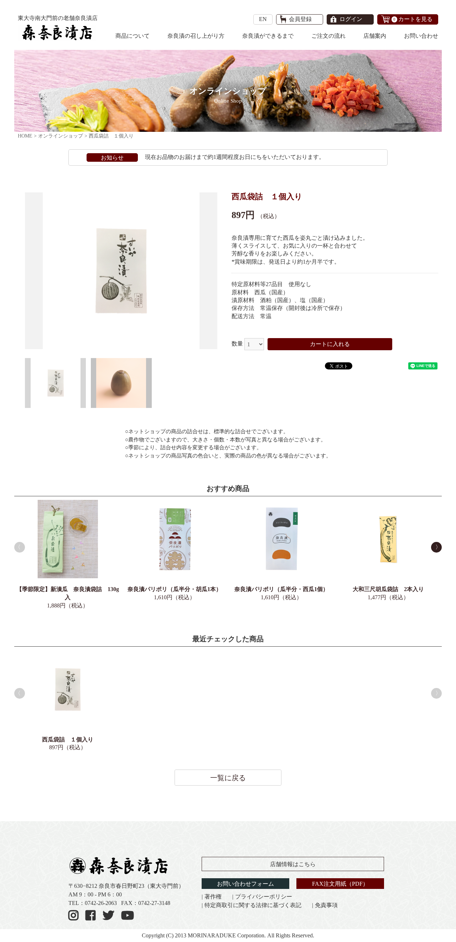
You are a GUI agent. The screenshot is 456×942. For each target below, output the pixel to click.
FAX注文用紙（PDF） (340, 884)
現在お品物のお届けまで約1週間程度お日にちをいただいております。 (235, 157)
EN (263, 19)
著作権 (213, 897)
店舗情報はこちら (293, 864)
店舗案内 (374, 36)
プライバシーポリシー (263, 897)
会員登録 (300, 19)
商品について (132, 36)
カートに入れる (330, 344)
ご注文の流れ (328, 36)
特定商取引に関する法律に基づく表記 (252, 905)
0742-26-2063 (101, 903)
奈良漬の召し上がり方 (195, 36)
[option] (121, 270)
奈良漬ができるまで (268, 36)
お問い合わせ (421, 36)
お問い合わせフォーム (245, 884)
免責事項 (326, 905)
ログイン (351, 19)
